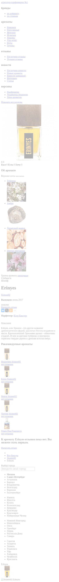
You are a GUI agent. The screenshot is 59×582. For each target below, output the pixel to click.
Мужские (11, 35)
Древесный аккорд (16, 228)
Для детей (12, 40)
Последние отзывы (16, 56)
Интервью (12, 78)
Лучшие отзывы (15, 59)
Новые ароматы (14, 73)
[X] (7, 310)
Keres (4, 379)
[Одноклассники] (11, 310)
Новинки (11, 27)
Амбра (10, 203)
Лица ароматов (14, 97)
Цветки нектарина (16, 250)
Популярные (13, 30)
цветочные (23, 275)
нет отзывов (7, 364)
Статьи (10, 81)
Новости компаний (16, 76)
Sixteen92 (5, 295)
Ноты (9, 43)
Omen (4, 431)
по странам (12, 16)
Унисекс (11, 38)
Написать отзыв (9, 307)
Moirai (4, 396)
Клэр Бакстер (20, 315)
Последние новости (16, 70)
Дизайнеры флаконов (17, 94)
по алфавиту (13, 13)
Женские (11, 32)
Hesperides (6, 362)
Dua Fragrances (14, 431)
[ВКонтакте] (3, 310)
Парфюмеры (13, 92)
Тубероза (11, 181)
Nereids (5, 413)
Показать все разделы (11, 102)
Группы (10, 45)
